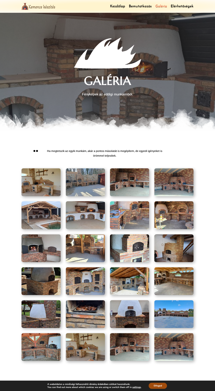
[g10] (129, 360)
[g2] (129, 294)
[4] (174, 195)
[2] (85, 195)
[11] (129, 261)
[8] (174, 228)
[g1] (85, 294)
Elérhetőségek (182, 6)
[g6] (129, 327)
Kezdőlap (117, 6)
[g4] (41, 327)
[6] (85, 228)
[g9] (85, 360)
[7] (129, 228)
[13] (41, 294)
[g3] (174, 294)
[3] (129, 195)
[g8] (41, 360)
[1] (41, 195)
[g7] (174, 327)
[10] (85, 261)
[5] (41, 228)
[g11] (174, 360)
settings (136, 387)
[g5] (85, 327)
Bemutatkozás (140, 6)
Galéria (161, 6)
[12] (174, 261)
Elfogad (158, 385)
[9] (41, 261)
